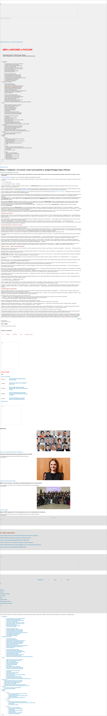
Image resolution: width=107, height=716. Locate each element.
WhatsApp (15, 334)
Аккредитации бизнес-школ (12, 639)
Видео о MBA (11, 703)
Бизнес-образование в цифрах (12, 653)
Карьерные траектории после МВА (13, 625)
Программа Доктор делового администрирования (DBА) (15, 684)
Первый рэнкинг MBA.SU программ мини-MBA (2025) (17, 645)
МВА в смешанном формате (12, 663)
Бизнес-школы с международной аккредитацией (16, 640)
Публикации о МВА (15, 451)
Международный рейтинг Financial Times (14, 643)
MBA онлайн (9, 665)
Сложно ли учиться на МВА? (12, 621)
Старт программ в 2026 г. (14, 694)
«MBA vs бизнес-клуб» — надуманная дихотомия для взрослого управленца (17, 542)
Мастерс (3, 686)
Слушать (8, 698)
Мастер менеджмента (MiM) (9, 688)
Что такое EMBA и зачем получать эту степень (13, 681)
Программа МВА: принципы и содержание (15, 659)
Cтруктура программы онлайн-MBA (14, 666)
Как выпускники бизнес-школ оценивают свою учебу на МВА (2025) (22, 702)
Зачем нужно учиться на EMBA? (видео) (12, 682)
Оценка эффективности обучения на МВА (15, 630)
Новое (8, 692)
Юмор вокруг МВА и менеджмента (15, 712)
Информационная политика (5, 601)
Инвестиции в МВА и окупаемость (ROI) (14, 629)
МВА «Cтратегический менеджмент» (14, 660)
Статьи (8, 700)
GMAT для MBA (12, 711)
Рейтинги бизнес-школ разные (12, 644)
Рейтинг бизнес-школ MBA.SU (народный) (15, 642)
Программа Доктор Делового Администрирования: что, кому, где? (17, 685)
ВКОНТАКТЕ (40, 579)
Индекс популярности (13, 696)
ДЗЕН (55, 579)
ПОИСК (3, 689)
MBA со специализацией (11, 661)
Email (21, 334)
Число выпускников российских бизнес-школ (15, 654)
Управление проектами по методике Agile (15, 677)
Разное (3, 690)
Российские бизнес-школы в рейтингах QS (15, 646)
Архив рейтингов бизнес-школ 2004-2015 (15, 650)
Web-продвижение (3, 599)
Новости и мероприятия (5, 376)
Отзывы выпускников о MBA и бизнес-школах (18, 701)
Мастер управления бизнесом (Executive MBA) (13, 680)
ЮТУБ (68, 579)
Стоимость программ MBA (12, 664)
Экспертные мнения (11, 480)
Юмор (1, 597)
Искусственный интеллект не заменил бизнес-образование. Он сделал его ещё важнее (19, 535)
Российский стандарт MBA (12, 635)
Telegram (8, 334)
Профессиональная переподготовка (13, 670)
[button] (4, 401)
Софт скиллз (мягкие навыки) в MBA (14, 676)
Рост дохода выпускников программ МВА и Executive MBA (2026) (15, 540)
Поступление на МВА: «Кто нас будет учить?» (15, 623)
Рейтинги (21, 451)
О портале (2, 591)
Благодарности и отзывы (4, 593)
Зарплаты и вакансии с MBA (12, 628)
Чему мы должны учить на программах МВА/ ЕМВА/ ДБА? (13, 546)
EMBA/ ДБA (4, 679)
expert (2, 172)
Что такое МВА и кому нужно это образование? (16, 618)
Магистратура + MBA (11, 673)
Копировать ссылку (29, 334)
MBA (3, 657)
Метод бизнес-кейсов (11, 675)
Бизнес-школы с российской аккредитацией (15, 641)
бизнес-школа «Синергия (59, 191)
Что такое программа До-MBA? (13, 672)
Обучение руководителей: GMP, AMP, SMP (15, 668)
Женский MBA (12, 709)
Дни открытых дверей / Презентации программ (18, 693)
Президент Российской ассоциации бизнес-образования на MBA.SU (20, 656)
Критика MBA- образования (14, 713)
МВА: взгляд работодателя (12, 624)
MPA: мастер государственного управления (15, 667)
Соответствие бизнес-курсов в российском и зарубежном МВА (19, 678)
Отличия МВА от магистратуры (13, 634)
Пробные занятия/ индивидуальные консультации (18, 695)
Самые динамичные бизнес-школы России (17, 697)
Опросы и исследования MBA (6, 451)
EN (2, 714)
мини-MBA (9, 671)
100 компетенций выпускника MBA (14, 633)
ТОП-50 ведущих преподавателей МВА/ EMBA (16, 651)
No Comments (15, 172)
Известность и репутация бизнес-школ (14, 655)
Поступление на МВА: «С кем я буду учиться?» (16, 622)
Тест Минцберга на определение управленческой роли (17, 632)
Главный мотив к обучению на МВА (14, 619)
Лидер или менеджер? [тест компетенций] (15, 631)
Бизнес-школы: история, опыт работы (14, 652)
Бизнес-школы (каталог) (11, 638)
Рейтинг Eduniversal (10, 647)
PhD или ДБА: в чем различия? (10, 683)
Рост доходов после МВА (11, 626)
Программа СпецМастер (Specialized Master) (12, 687)
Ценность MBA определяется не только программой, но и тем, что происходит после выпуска (21, 544)
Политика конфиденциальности (6, 603)
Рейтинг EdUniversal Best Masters (13, 649)
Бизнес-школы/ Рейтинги (7, 636)
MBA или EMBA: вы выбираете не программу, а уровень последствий (16, 537)
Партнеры (2, 589)
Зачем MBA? (4, 616)
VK (2, 334)
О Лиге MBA (2, 595)
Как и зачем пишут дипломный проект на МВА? (16, 674)
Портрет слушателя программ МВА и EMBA (15, 620)
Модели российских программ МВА (16, 708)
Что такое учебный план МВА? (13, 662)
